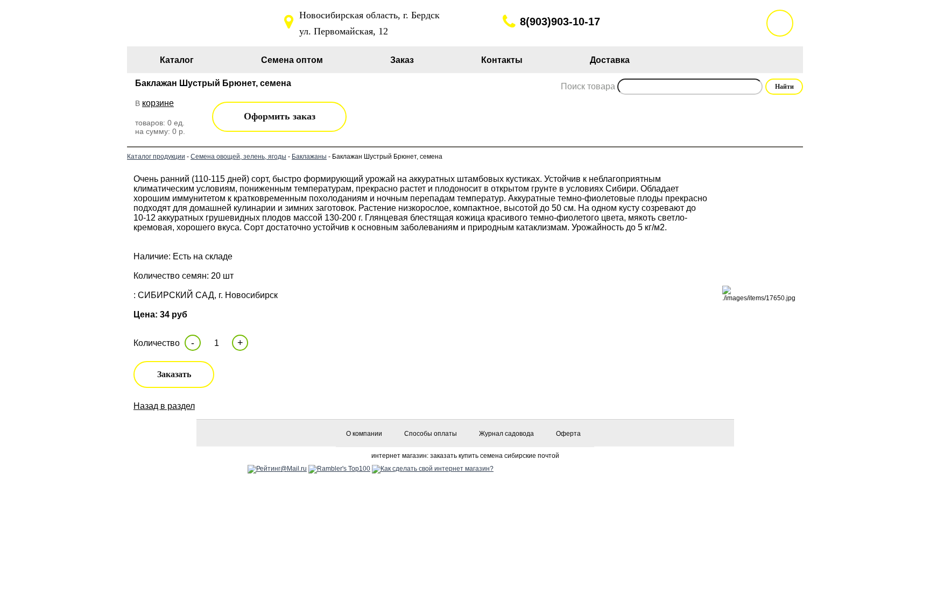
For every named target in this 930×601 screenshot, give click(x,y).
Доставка (610, 60)
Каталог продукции (156, 156)
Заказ (402, 60)
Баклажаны (309, 156)
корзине (158, 103)
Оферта (568, 433)
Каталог (177, 60)
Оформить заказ (279, 116)
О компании (364, 433)
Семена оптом (292, 60)
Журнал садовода (506, 433)
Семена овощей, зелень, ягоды (238, 156)
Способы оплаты (430, 433)
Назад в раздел (164, 406)
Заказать (174, 374)
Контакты (502, 60)
